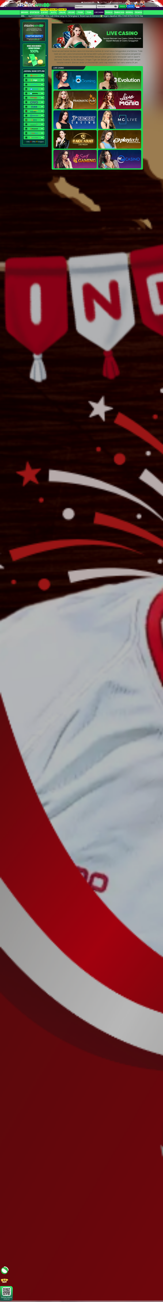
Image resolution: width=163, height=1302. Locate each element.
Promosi (138, 12)
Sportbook (34, 12)
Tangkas (108, 12)
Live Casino (99, 12)
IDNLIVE (62, 12)
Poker (80, 12)
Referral (129, 12)
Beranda (24, 12)
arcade (71, 12)
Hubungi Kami (116, 2)
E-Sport (44, 12)
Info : (23, 16)
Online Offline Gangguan (35, 141)
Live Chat (103, 2)
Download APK (89, 2)
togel (89, 12)
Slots (53, 12)
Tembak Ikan (119, 12)
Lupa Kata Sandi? (131, 2)
